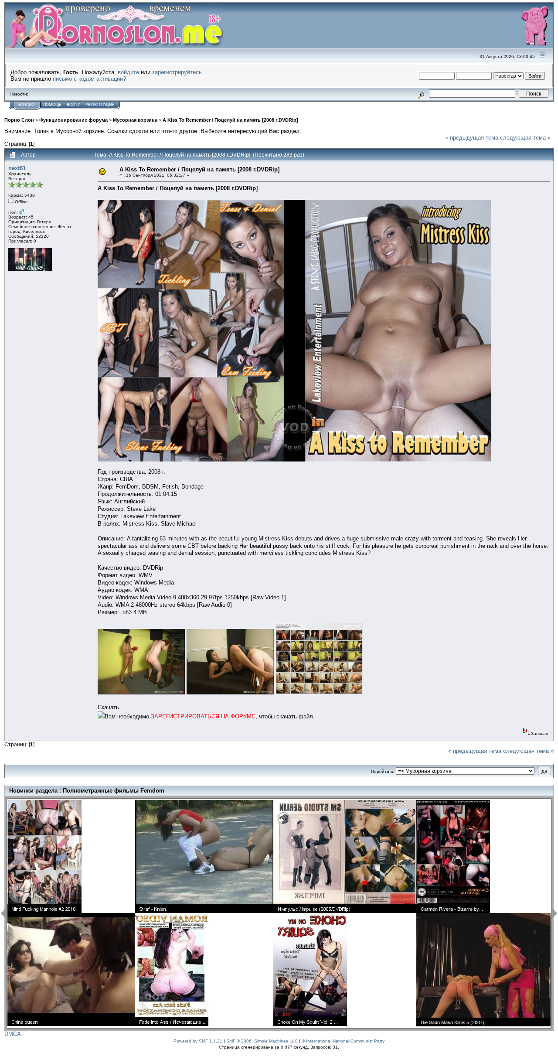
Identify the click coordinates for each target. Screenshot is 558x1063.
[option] (71, 913)
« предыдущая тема (471, 137)
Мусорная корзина (135, 120)
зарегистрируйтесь (177, 72)
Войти (73, 105)
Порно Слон (19, 120)
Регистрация (100, 105)
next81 (17, 168)
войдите (128, 72)
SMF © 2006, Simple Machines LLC (262, 1041)
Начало (26, 105)
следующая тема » (525, 137)
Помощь (52, 105)
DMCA (12, 1034)
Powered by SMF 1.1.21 (198, 1041)
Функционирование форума (73, 120)
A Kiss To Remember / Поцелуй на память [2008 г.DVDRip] (230, 120)
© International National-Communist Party (343, 1041)
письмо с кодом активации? (89, 78)
